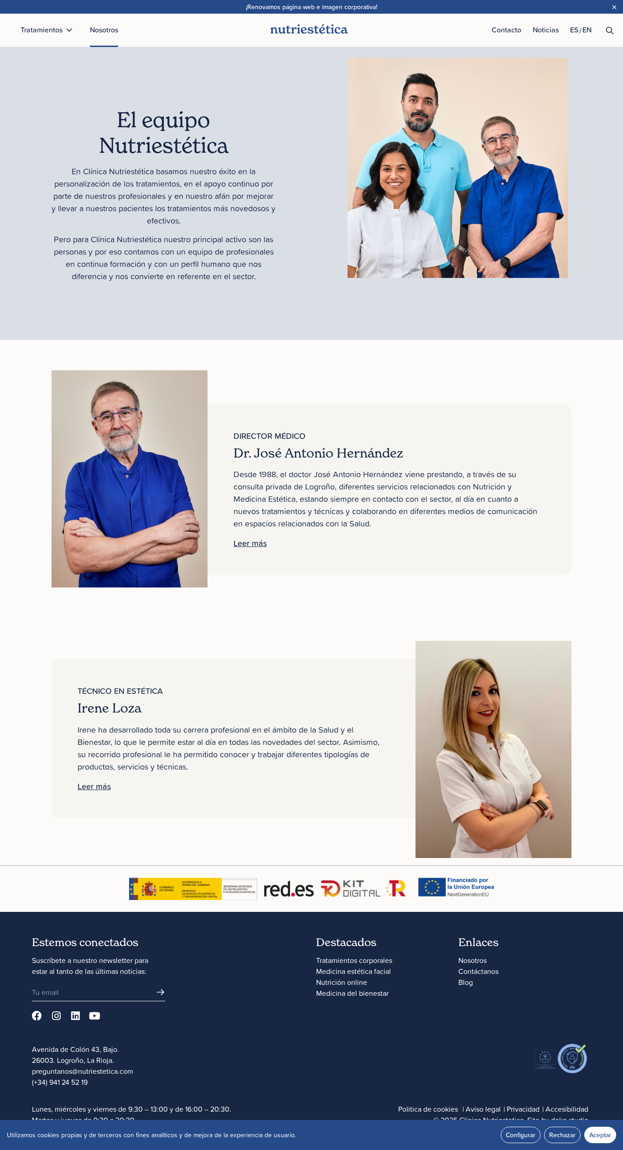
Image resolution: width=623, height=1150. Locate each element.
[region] (311, 1135)
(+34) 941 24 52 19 (60, 1082)
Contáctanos (478, 971)
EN (587, 30)
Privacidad (523, 1109)
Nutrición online (341, 982)
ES (574, 30)
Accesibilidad (566, 1109)
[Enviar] (160, 992)
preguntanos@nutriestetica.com (82, 1071)
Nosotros (472, 960)
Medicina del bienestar (352, 993)
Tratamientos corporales (354, 960)
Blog (465, 982)
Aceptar (600, 1135)
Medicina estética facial (353, 971)
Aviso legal (483, 1109)
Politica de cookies (428, 1109)
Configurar (520, 1135)
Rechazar (562, 1135)
